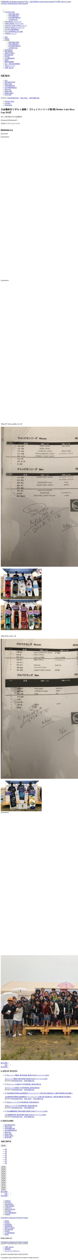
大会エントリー (10, 66)
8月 (6, 1149)
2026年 (3, 1145)
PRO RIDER (9, 51)
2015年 (3, 1189)
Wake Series (8, 84)
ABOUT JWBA (10, 53)
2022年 (3, 1173)
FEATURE (8, 94)
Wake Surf (8, 89)
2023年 (3, 1171)
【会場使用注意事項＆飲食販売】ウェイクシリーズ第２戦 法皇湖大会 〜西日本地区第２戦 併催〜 (38, 1097)
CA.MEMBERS (10, 58)
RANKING (8, 1224)
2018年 (3, 1183)
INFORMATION (10, 82)
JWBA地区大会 (13, 15)
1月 (6, 1163)
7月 (6, 1151)
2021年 (3, 1176)
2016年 (3, 1187)
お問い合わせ (9, 68)
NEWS (7, 38)
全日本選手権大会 (14, 17)
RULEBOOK (9, 55)
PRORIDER (8, 1226)
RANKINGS (9, 50)
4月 (6, 1157)
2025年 (3, 1167)
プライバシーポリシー (12, 1251)
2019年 (3, 1180)
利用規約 (8, 1249)
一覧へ (6, 1065)
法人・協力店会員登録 (12, 64)
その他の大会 (13, 19)
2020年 (3, 1178)
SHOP (7, 60)
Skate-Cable (8, 91)
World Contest (9, 93)
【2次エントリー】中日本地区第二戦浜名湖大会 (21, 1106)
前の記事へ (4, 1063)
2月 (6, 1161)
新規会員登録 (9, 62)
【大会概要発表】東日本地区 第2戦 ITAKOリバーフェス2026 (25, 1115)
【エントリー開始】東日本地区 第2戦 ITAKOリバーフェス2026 (26, 1079)
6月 (6, 1153)
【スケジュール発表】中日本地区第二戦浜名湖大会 (22, 1088)
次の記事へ (4, 1067)
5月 (6, 1155)
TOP (6, 37)
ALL (6, 80)
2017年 (3, 1185)
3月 (6, 1159)
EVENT (7, 1222)
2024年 (3, 1169)
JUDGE (7, 56)
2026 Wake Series (13, 14)
